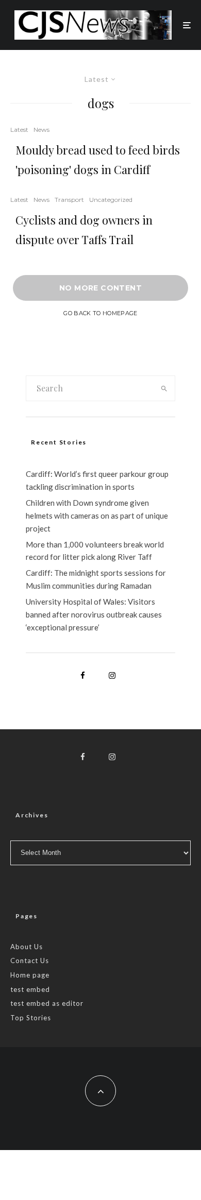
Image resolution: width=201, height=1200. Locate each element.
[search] (164, 388)
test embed (30, 989)
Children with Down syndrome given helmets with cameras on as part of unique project (97, 515)
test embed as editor (46, 1003)
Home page (29, 975)
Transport (69, 199)
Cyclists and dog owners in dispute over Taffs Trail (84, 229)
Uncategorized (110, 199)
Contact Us (29, 960)
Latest (19, 129)
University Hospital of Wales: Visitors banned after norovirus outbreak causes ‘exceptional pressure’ (94, 614)
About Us (26, 946)
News (41, 129)
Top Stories (30, 1018)
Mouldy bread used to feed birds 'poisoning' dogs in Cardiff (97, 159)
